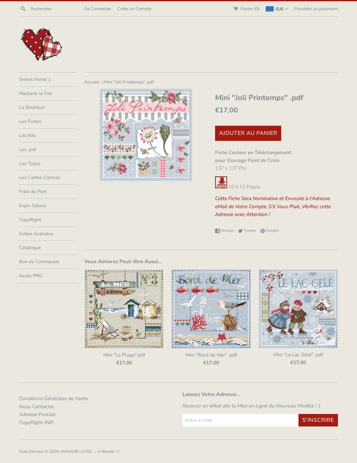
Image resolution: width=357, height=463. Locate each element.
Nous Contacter (36, 406)
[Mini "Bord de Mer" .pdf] (211, 308)
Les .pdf (27, 149)
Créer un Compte (134, 9)
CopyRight (30, 220)
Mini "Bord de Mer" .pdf (211, 355)
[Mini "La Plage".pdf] (124, 308)
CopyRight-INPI (36, 422)
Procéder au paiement (316, 9)
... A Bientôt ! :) (106, 451)
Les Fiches (30, 121)
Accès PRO (31, 276)
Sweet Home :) (35, 79)
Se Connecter (97, 9)
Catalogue (30, 247)
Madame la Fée (35, 93)
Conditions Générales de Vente (53, 398)
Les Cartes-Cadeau (39, 177)
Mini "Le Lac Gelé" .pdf (298, 354)
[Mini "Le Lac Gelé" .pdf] (298, 308)
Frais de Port (32, 191)
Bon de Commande (39, 261)
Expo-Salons (32, 205)
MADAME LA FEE (76, 451)
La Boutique (32, 107)
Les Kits (27, 135)
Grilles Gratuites (36, 234)
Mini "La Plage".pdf (124, 355)
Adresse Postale (37, 414)
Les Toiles (30, 163)
